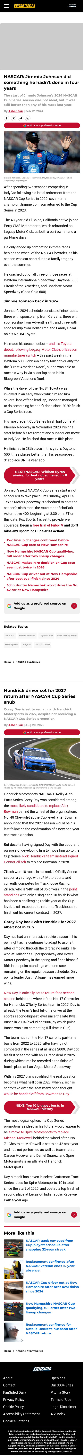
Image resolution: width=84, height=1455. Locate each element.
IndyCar (26, 644)
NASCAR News (43, 644)
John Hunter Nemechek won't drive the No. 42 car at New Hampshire (42, 587)
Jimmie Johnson (27, 635)
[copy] (27, 118)
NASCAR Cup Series (67, 635)
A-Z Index (58, 1414)
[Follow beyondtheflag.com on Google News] (74, 606)
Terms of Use (61, 1400)
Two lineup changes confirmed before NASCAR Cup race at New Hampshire (38, 542)
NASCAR (9, 635)
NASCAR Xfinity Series (29, 1350)
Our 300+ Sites (62, 1385)
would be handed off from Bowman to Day (36, 1094)
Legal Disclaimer (63, 1407)
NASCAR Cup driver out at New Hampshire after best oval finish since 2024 (42, 576)
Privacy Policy (13, 1400)
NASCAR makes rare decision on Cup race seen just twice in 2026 (41, 565)
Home (8, 661)
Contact (9, 1385)
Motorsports (11, 644)
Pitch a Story (60, 1392)
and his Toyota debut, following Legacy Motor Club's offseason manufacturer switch (40, 349)
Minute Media (22, 1431)
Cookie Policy (13, 1407)
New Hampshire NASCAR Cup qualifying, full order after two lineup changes (40, 554)
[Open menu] (6, 5)
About (8, 1378)
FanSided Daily (14, 1392)
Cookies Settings (16, 1421)
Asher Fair (15, 111)
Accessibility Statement (21, 1414)
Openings (58, 1378)
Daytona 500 (46, 635)
